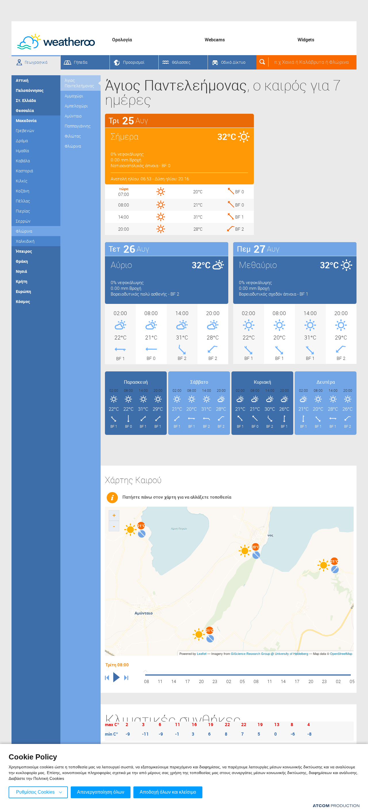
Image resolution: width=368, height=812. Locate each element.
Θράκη (22, 261)
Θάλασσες (181, 62)
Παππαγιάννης (78, 126)
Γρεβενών (25, 130)
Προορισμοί (133, 62)
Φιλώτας (73, 136)
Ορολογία (122, 39)
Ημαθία (22, 150)
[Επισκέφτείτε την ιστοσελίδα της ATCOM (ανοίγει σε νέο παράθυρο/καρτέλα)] (336, 805)
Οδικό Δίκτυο (233, 62)
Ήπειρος (24, 251)
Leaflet (201, 653)
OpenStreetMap (341, 653)
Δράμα (22, 140)
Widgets (306, 39)
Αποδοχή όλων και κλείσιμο (168, 792)
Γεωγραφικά (36, 62)
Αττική (22, 80)
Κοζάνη (22, 191)
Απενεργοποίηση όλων (100, 792)
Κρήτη (21, 281)
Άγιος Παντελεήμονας (79, 83)
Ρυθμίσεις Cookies (35, 792)
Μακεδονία (26, 120)
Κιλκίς (21, 181)
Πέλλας (23, 201)
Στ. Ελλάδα (26, 100)
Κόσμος (23, 301)
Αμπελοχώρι (76, 106)
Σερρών (23, 221)
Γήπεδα (80, 62)
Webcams (215, 39)
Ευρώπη (23, 291)
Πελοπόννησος (29, 90)
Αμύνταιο (73, 116)
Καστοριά (24, 170)
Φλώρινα (24, 231)
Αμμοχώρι (74, 96)
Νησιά (21, 271)
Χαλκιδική (25, 241)
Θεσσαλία (25, 110)
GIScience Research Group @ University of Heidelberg (269, 653)
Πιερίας (23, 211)
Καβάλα (23, 160)
